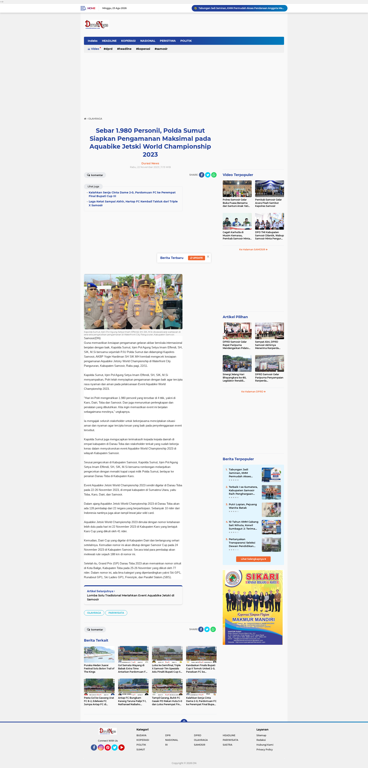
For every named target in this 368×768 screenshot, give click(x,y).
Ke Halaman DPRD (252, 391)
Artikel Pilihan (235, 317)
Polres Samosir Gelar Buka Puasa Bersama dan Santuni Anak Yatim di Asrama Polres (237, 203)
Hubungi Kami (264, 744)
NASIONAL (147, 41)
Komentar (97, 175)
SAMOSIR (162, 49)
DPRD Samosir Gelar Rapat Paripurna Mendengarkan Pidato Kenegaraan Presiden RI (237, 345)
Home (91, 8)
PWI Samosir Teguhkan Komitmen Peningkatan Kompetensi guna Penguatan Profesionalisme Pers (241, 8)
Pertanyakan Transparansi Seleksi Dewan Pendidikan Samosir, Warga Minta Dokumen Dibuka (243, 543)
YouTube (124, 752)
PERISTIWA (168, 41)
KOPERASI (128, 41)
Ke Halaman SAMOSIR (252, 249)
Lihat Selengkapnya (252, 559)
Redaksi (261, 740)
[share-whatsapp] (214, 175)
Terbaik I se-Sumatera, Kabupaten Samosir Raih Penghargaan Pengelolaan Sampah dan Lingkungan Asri (243, 490)
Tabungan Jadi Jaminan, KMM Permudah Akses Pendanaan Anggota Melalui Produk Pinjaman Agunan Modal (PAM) (242, 473)
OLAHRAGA (94, 612)
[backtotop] (184, 722)
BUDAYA (141, 735)
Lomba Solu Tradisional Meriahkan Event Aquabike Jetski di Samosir (130, 597)
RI (166, 744)
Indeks (92, 41)
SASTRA (227, 744)
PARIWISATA (116, 612)
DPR (168, 735)
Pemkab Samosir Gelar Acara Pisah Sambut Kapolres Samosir (268, 203)
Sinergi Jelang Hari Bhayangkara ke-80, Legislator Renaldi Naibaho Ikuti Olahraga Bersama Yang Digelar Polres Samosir (236, 377)
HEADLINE (109, 41)
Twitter (116, 752)
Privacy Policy (264, 749)
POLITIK (186, 41)
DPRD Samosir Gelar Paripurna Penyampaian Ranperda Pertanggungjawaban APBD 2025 (269, 377)
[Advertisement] (184, 83)
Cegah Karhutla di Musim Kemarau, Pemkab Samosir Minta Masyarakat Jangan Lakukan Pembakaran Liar (236, 235)
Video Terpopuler (238, 175)
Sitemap (261, 735)
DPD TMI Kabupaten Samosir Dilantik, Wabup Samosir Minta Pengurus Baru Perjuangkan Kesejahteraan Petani (269, 235)
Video (95, 49)
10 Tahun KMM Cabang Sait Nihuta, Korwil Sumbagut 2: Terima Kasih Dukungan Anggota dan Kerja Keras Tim (243, 525)
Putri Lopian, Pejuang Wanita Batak (243, 506)
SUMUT (140, 749)
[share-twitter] (207, 175)
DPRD (109, 49)
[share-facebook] (201, 175)
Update (197, 257)
